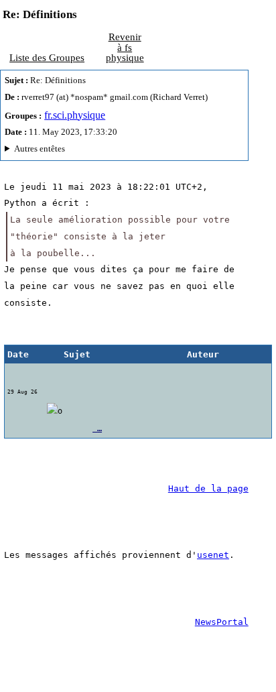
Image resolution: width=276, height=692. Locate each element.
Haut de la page (208, 488)
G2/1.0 (86, 150)
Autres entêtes (39, 148)
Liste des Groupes (46, 57)
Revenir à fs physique (125, 47)
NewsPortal (222, 622)
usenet (213, 555)
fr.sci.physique (74, 115)
